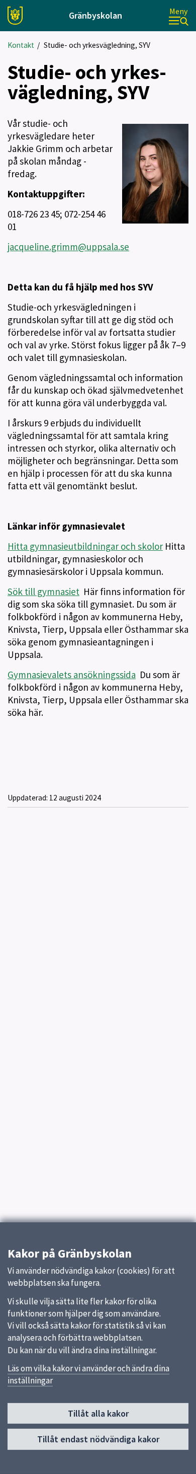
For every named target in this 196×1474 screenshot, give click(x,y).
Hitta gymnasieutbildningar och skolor (85, 546)
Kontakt (21, 45)
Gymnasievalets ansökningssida (72, 675)
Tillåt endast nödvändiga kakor (98, 1439)
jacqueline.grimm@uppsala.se (68, 247)
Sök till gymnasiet (43, 591)
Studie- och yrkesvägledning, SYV (97, 45)
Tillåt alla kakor (98, 1413)
